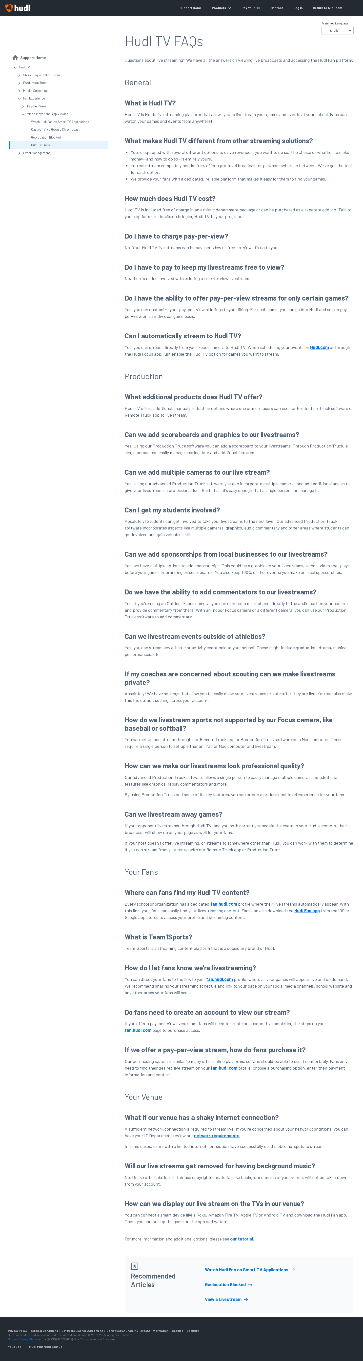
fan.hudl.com (223, 904)
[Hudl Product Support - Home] (17, 8)
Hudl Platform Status (45, 1347)
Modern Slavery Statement (25, 1339)
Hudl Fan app (307, 910)
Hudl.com (319, 347)
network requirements (217, 1135)
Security (193, 1330)
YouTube (14, 1347)
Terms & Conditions (44, 1330)
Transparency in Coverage (98, 1339)
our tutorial (241, 1238)
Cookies (177, 1330)
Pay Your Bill (251, 8)
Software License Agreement (82, 1330)
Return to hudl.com (327, 8)
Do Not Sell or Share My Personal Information (137, 1330)
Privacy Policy (17, 1330)
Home (197, 8)
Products (219, 8)
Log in (297, 8)
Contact (277, 8)
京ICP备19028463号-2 (62, 1339)
